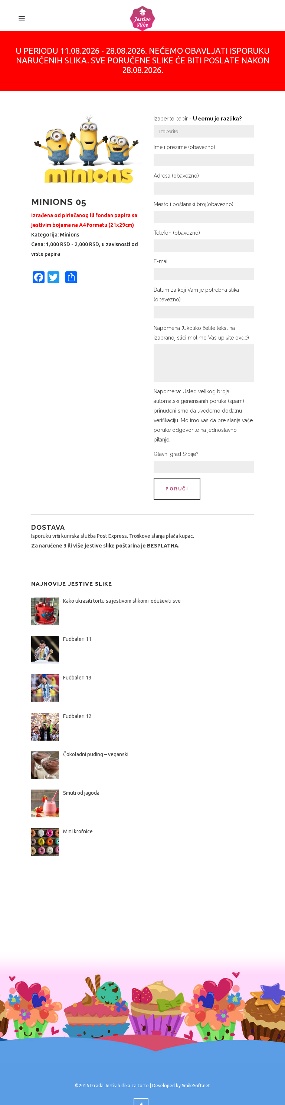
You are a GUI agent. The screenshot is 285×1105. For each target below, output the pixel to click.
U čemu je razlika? (217, 119)
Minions (69, 235)
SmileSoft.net (196, 1085)
